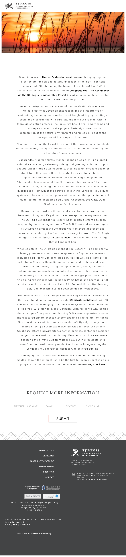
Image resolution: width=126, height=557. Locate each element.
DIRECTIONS (48, 472)
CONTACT (49, 477)
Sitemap (26, 524)
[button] (63, 547)
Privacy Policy (12, 524)
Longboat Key (79, 90)
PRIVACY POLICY (46, 450)
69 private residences (83, 300)
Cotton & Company (41, 534)
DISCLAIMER (48, 456)
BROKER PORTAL (46, 466)
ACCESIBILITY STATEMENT (42, 461)
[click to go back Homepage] (86, 456)
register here (96, 364)
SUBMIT (62, 419)
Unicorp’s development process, (62, 77)
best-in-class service (56, 237)
